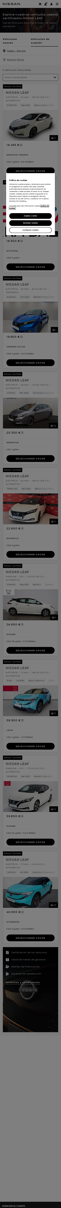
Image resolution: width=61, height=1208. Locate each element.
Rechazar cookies (30, 223)
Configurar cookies (30, 230)
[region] (30, 204)
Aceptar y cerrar (30, 216)
